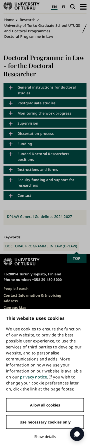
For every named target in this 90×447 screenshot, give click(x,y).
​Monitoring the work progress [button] (44, 113)
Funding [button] (25, 143)
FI (63, 6)
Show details (45, 436)
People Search (16, 288)
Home (9, 19)
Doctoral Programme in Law (28, 36)
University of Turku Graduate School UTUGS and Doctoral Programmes (42, 28)
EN (54, 6)
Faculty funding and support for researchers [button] (46, 182)
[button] (83, 7)
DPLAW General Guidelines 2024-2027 (39, 216)
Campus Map (15, 307)
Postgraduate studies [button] (37, 103)
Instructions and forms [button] (38, 169)
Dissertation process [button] (36, 133)
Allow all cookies (45, 404)
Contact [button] (24, 195)
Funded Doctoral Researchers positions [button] (44, 156)
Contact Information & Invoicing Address (33, 298)
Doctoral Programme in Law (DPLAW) (41, 246)
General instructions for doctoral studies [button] (47, 90)
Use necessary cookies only (45, 421)
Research (28, 19)
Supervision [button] (28, 123)
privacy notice (33, 377)
